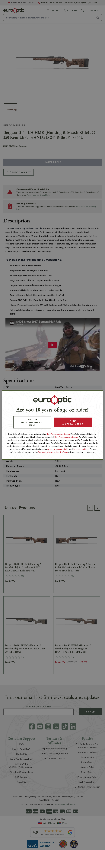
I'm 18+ (72, 422)
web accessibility (61, 449)
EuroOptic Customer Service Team (53, 452)
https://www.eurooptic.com (58, 434)
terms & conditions (81, 449)
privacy (50, 449)
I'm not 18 (32, 422)
